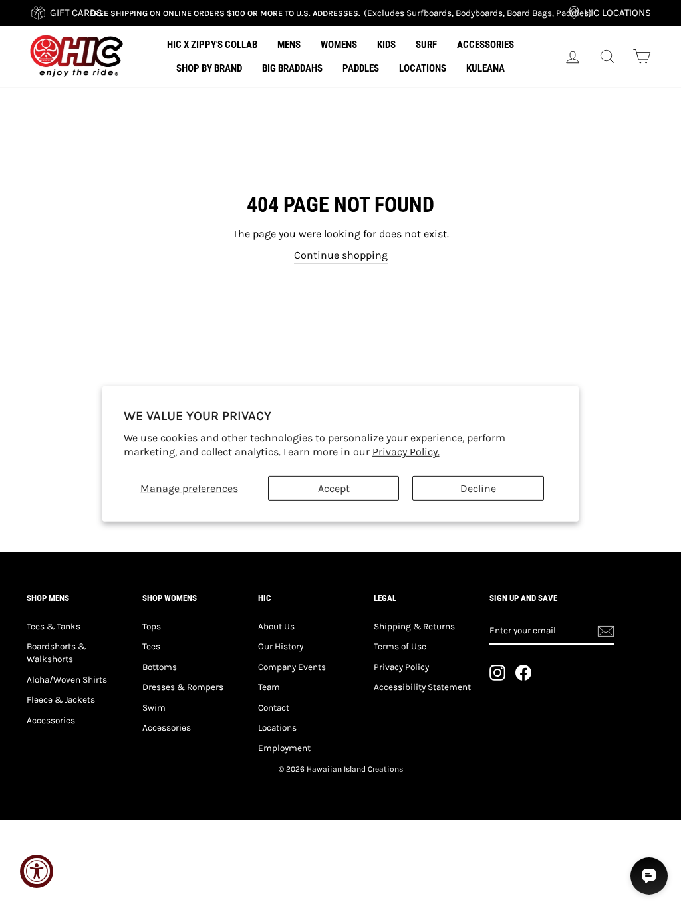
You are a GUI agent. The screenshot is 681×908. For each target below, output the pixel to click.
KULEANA (485, 68)
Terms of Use (400, 646)
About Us (276, 626)
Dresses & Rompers (182, 687)
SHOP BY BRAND (209, 68)
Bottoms (159, 667)
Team (269, 687)
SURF (426, 45)
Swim (154, 708)
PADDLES (360, 68)
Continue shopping (341, 255)
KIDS (386, 45)
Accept (334, 488)
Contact (273, 708)
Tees (151, 646)
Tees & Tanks (53, 626)
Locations (277, 728)
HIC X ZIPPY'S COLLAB (212, 45)
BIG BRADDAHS (292, 68)
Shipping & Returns (414, 626)
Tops (151, 626)
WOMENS (339, 45)
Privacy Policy (401, 667)
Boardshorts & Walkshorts (56, 652)
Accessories (51, 720)
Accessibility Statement (422, 687)
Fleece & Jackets (61, 700)
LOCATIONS (422, 68)
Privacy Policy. (406, 451)
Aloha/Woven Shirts (67, 680)
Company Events (292, 667)
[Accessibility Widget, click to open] (36, 871)
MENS (289, 45)
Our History (280, 646)
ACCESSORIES (485, 45)
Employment (284, 748)
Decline (478, 488)
